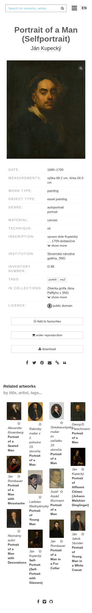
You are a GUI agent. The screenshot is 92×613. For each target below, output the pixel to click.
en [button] (84, 8)
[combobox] (36, 8)
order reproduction (48, 335)
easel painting (57, 199)
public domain (62, 305)
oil (48, 228)
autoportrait (55, 207)
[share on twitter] (34, 362)
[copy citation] (65, 363)
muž (62, 279)
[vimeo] (45, 601)
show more (58, 245)
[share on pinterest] (42, 362)
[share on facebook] (27, 362)
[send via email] (49, 363)
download (48, 349)
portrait (52, 211)
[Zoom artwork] (46, 109)
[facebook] (39, 601)
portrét (52, 279)
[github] (52, 601)
